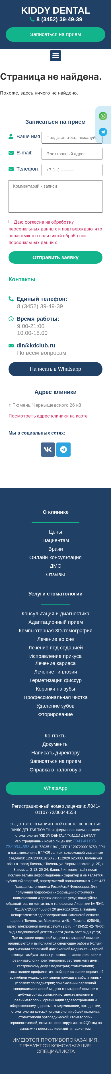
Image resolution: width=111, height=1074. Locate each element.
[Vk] (48, 449)
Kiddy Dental (55, 10)
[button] (55, 55)
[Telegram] (63, 449)
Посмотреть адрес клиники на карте (48, 416)
